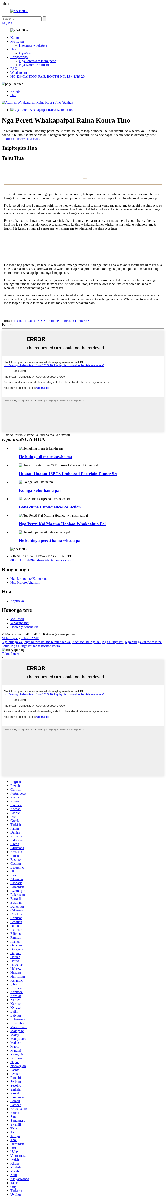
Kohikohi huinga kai (86, 642)
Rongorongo (19, 57)
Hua (13, 49)
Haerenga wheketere (33, 45)
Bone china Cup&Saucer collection (50, 507)
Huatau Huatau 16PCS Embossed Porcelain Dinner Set (52, 321)
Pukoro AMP (30, 638)
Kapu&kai (17, 601)
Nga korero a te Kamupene (37, 61)
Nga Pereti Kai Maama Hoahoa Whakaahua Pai (62, 524)
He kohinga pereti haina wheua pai (50, 540)
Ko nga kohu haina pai (40, 490)
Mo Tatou (17, 41)
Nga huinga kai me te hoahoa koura (35, 646)
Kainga (15, 37)
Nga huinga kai (12, 642)
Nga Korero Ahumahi (34, 65)
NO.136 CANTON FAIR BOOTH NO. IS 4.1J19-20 (47, 76)
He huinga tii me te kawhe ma (45, 457)
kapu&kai (25, 53)
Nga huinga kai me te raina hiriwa (47, 642)
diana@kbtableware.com (54, 560)
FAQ (13, 69)
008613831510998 (23, 560)
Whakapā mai (19, 72)
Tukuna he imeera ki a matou (21, 139)
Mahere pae (10, 638)
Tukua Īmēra (10, 653)
